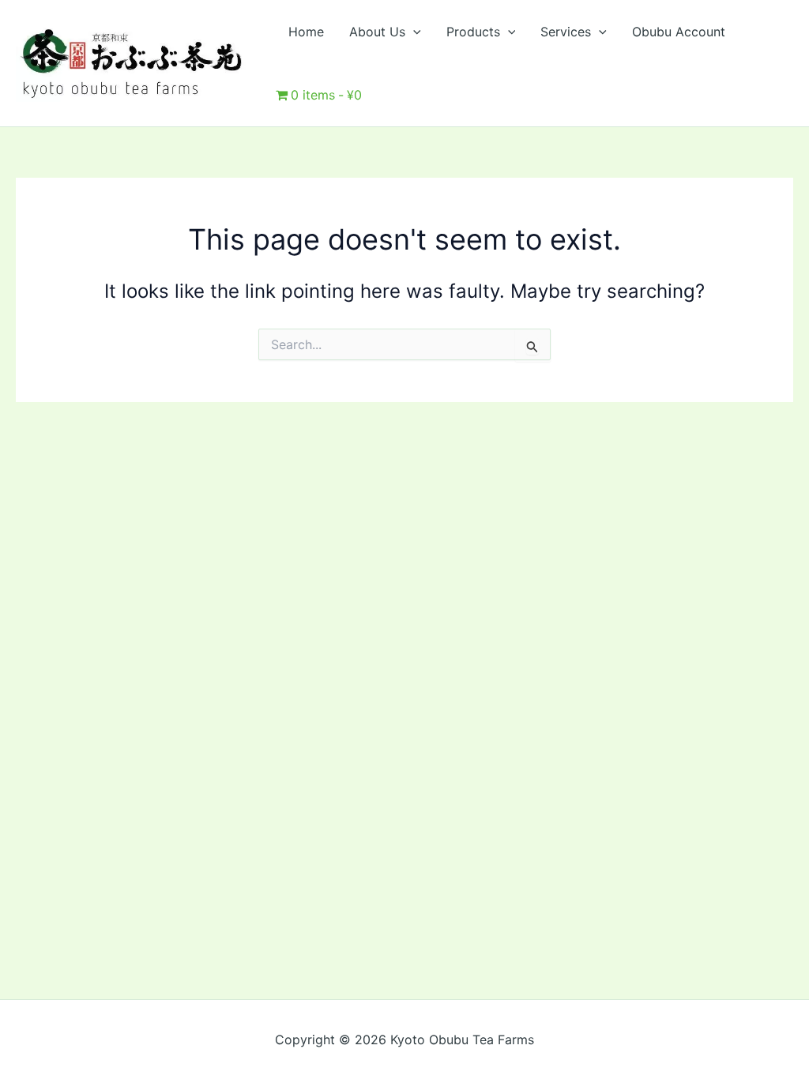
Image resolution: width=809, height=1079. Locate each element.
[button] (413, 31)
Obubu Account (678, 31)
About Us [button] (377, 31)
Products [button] (473, 31)
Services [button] (565, 31)
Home (306, 31)
